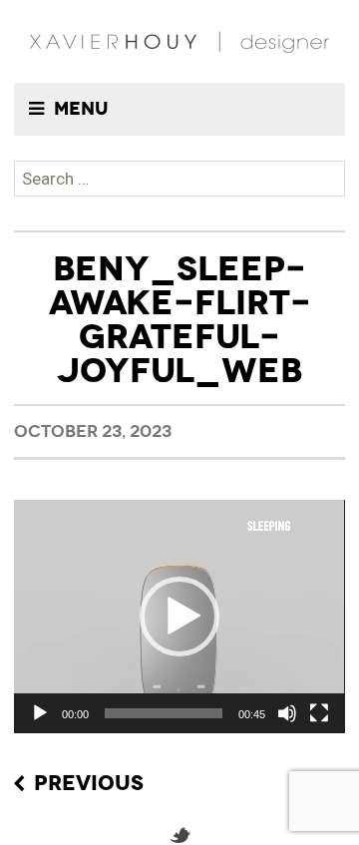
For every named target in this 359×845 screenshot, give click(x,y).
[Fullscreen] (319, 713)
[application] (179, 616)
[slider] (163, 713)
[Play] (40, 713)
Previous (89, 784)
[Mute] (287, 713)
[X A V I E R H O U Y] (179, 41)
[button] (179, 616)
